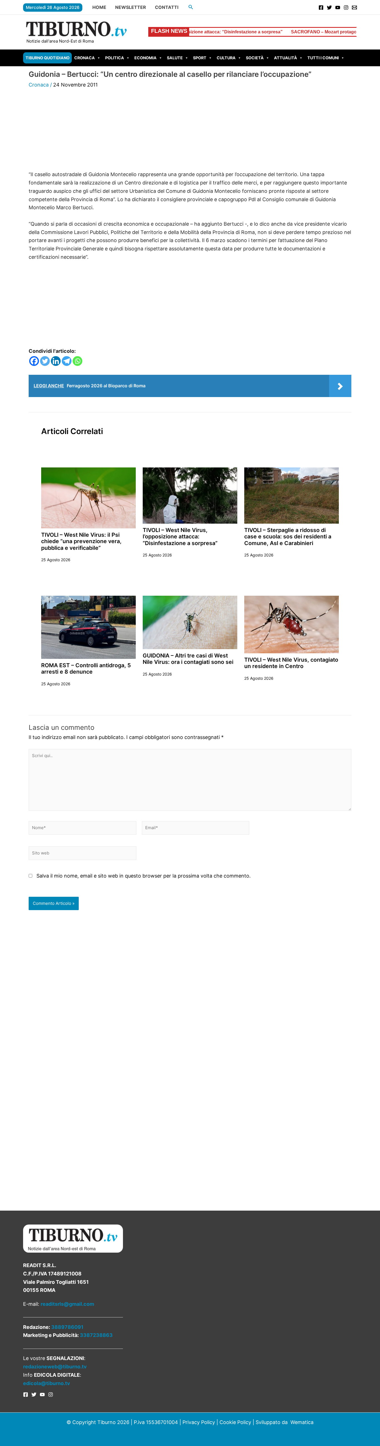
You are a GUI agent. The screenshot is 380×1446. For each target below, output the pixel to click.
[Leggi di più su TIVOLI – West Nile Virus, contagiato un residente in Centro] (291, 624)
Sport (199, 57)
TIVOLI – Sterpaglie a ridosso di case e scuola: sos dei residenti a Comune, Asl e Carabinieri (287, 536)
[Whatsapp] (77, 361)
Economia (145, 57)
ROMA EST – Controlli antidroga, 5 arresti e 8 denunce (86, 668)
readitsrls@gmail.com (67, 1304)
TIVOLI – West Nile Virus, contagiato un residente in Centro (291, 662)
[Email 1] (354, 7)
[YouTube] (337, 7)
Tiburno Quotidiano (48, 57)
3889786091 (67, 1327)
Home (99, 7)
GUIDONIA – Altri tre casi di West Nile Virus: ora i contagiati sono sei (188, 658)
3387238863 (96, 1335)
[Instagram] (346, 7)
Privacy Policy (198, 1422)
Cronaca (84, 57)
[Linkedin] (56, 361)
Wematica (302, 1422)
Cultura (226, 57)
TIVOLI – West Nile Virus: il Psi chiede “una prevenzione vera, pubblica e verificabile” (81, 541)
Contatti (166, 7)
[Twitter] (329, 7)
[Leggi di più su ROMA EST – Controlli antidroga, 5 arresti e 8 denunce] (88, 627)
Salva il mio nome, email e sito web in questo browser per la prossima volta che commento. (143, 876)
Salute (175, 57)
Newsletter (130, 7)
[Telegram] (66, 361)
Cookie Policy (235, 1422)
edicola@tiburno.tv (46, 1383)
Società (255, 57)
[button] (190, 7)
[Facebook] (321, 7)
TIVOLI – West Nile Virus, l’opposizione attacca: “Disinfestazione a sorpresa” (180, 536)
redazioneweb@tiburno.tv (55, 1366)
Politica (114, 57)
